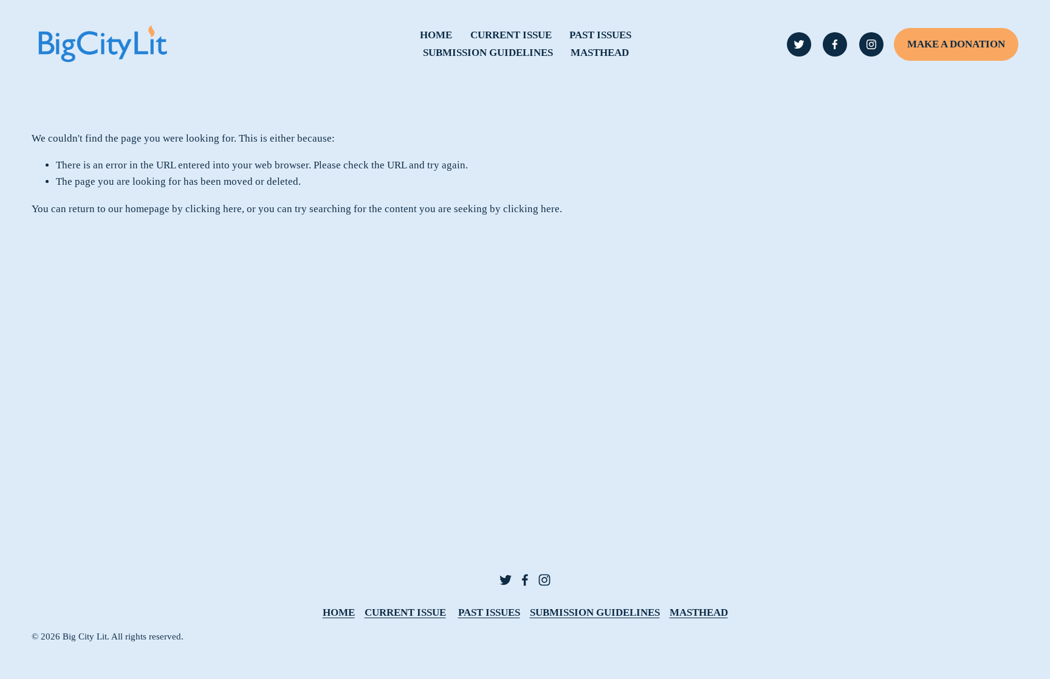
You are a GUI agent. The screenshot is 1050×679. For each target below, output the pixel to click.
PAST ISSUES (600, 35)
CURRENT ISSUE (511, 35)
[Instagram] (871, 44)
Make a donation (956, 44)
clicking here (213, 209)
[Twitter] (799, 44)
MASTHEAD (600, 52)
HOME (436, 35)
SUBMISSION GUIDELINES (488, 52)
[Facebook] (835, 44)
